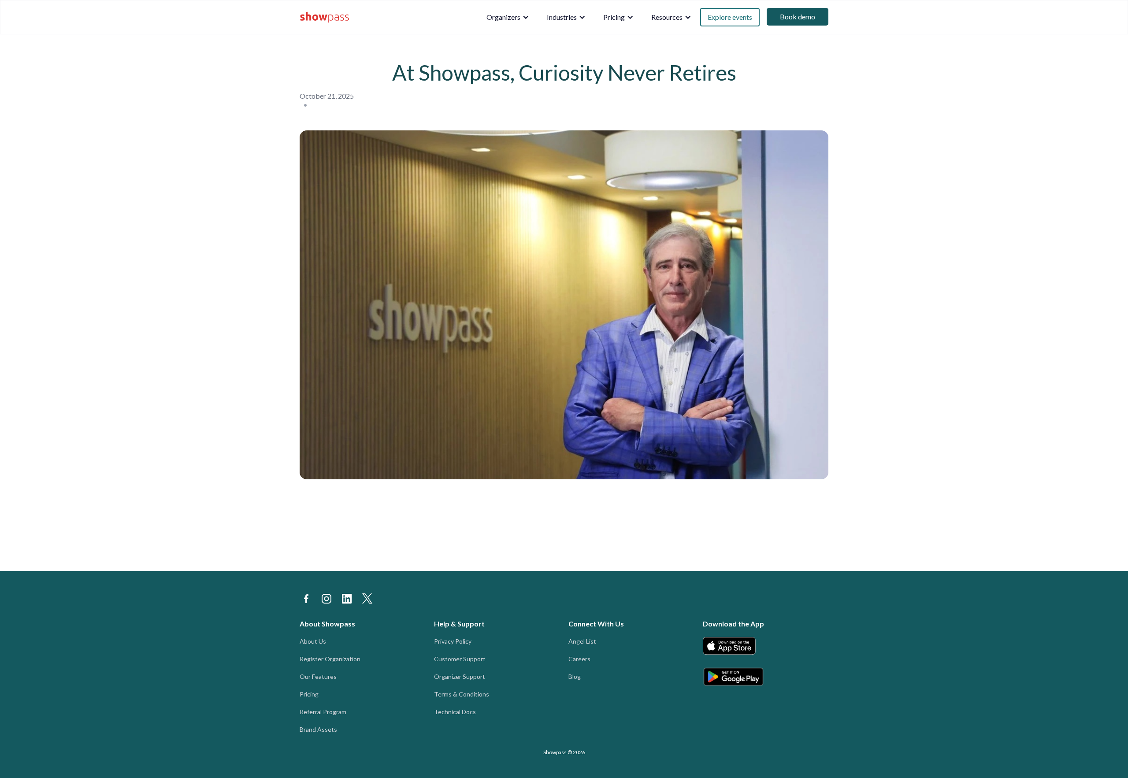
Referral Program (323, 711)
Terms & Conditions (461, 694)
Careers (579, 659)
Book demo (797, 16)
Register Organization (330, 659)
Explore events (730, 17)
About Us (313, 641)
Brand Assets (318, 729)
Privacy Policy (452, 641)
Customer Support (460, 659)
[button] (508, 17)
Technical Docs (455, 711)
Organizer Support (459, 676)
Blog (574, 676)
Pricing (309, 694)
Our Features (318, 676)
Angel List (582, 641)
